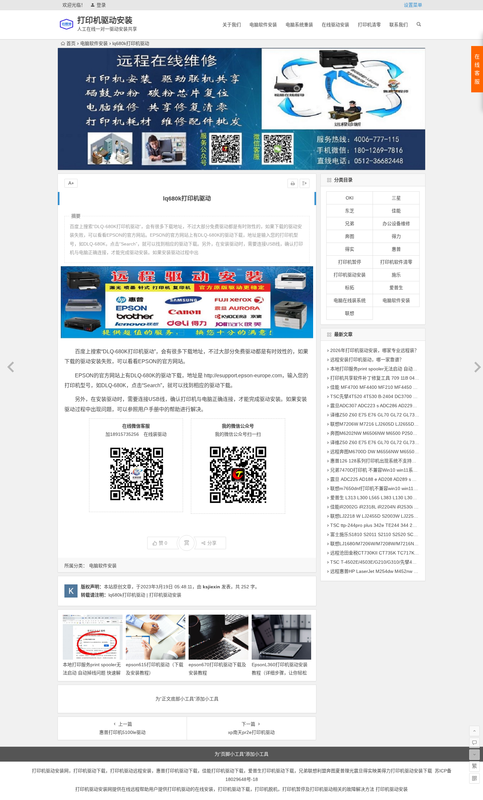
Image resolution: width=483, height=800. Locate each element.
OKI (350, 197)
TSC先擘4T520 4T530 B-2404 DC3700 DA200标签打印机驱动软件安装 (404, 396)
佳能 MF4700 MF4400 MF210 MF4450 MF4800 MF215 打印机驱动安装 (405, 387)
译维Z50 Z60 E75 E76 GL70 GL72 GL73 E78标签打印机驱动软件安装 (402, 414)
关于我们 (231, 24)
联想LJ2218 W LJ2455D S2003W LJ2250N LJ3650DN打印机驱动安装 (402, 516)
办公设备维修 (396, 223)
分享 (212, 543)
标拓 (349, 287)
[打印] (293, 183)
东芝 (349, 210)
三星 (396, 197)
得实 (349, 249)
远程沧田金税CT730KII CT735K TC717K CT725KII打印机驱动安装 (399, 552)
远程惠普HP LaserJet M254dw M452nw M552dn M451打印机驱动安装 (403, 571)
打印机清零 (369, 24)
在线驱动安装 (335, 24)
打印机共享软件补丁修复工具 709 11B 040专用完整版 (385, 378)
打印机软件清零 (396, 262)
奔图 (349, 236)
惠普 (396, 249)
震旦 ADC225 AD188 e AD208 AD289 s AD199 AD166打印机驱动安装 (401, 479)
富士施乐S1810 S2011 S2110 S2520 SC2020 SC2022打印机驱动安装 (402, 534)
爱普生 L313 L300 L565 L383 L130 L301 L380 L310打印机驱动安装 (400, 497)
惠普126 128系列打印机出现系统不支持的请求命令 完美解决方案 (397, 460)
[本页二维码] (474, 778)
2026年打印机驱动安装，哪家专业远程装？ (374, 350)
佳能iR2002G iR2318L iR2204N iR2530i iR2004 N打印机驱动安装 (398, 506)
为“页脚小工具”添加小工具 (241, 754)
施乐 (396, 274)
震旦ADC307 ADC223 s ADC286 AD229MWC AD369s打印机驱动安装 (401, 405)
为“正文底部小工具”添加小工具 (186, 698)
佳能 (396, 210)
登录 (101, 5)
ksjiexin (211, 586)
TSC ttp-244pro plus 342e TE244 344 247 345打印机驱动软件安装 (399, 525)
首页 (71, 43)
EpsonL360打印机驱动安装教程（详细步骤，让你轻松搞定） (280, 673)
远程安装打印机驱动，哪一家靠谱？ (367, 359)
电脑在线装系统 (350, 300)
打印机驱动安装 (104, 20)
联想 (349, 313)
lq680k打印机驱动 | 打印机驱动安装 (144, 595)
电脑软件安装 (263, 24)
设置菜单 (413, 5)
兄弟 (349, 223)
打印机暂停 (349, 262)
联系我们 (398, 24)
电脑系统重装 (299, 24)
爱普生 (396, 287)
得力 (396, 236)
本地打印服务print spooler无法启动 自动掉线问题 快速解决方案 (92, 673)
